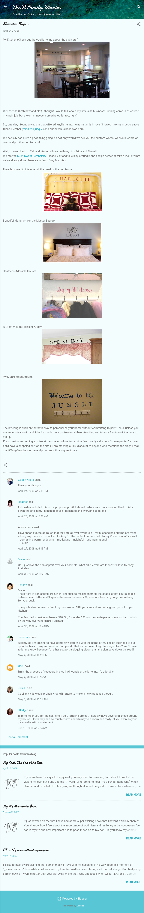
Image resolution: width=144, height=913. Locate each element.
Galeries (80, 906)
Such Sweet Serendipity (31, 156)
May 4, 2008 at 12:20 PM (32, 655)
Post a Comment (17, 737)
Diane (21, 559)
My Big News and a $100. (20, 806)
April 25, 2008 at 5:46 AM (33, 516)
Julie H (22, 688)
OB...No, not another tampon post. (26, 850)
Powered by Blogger (74, 898)
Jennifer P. (24, 637)
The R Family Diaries (36, 7)
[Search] (138, 7)
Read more (133, 794)
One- (21, 666)
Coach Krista (26, 479)
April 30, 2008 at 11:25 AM (34, 574)
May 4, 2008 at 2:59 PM (32, 677)
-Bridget (23, 710)
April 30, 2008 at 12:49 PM (33, 626)
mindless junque (33, 129)
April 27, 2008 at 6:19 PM (33, 548)
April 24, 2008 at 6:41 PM (33, 491)
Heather (23, 502)
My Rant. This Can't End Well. (23, 762)
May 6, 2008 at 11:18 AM (33, 699)
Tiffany (22, 585)
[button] (138, 25)
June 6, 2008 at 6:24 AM (32, 728)
